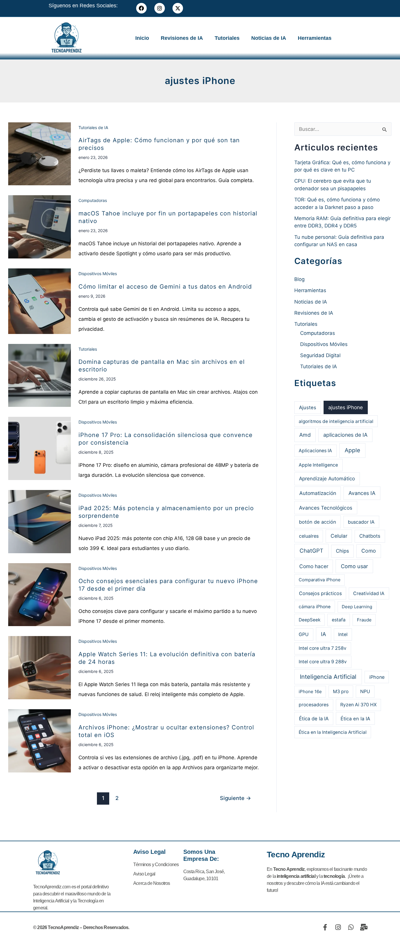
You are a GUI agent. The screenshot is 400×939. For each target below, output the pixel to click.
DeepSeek (309, 620)
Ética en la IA (355, 719)
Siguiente (235, 798)
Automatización (317, 493)
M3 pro (340, 691)
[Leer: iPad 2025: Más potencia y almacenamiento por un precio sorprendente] (39, 521)
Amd (305, 435)
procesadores (314, 704)
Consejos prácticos (320, 593)
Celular (339, 536)
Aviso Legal (144, 873)
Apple (352, 450)
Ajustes (307, 407)
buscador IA (361, 522)
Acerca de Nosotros (151, 883)
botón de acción (317, 522)
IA (323, 634)
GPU (304, 634)
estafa (339, 620)
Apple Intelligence (318, 465)
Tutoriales (227, 38)
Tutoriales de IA (93, 127)
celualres (309, 536)
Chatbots (369, 536)
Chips (342, 551)
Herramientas (314, 38)
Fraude (364, 620)
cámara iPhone (315, 606)
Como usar (354, 566)
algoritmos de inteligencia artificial (336, 421)
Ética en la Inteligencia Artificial (333, 732)
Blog (299, 279)
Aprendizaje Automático (327, 479)
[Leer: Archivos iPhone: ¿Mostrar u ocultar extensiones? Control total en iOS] (39, 740)
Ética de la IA (314, 719)
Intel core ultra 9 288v (323, 661)
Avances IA (361, 493)
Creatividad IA (368, 593)
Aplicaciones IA (315, 450)
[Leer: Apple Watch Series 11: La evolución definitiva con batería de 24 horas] (39, 667)
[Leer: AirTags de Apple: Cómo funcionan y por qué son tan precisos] (39, 153)
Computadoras (92, 200)
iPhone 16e (310, 691)
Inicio (142, 38)
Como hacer (313, 566)
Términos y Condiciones (156, 864)
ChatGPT (311, 550)
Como (368, 551)
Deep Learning (357, 606)
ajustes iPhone (345, 407)
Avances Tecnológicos (325, 508)
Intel (343, 634)
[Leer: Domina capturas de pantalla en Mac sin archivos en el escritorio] (39, 375)
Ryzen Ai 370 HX (358, 704)
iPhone (376, 677)
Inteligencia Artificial (328, 676)
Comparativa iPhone (320, 579)
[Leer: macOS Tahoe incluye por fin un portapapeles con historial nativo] (39, 226)
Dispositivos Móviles (97, 273)
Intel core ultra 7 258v (322, 648)
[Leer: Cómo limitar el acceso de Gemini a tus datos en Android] (39, 301)
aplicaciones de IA (345, 435)
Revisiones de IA (182, 38)
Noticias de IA (268, 38)
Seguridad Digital (320, 355)
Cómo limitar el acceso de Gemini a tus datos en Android (165, 286)
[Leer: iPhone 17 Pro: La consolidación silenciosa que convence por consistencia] (39, 448)
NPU (365, 691)
